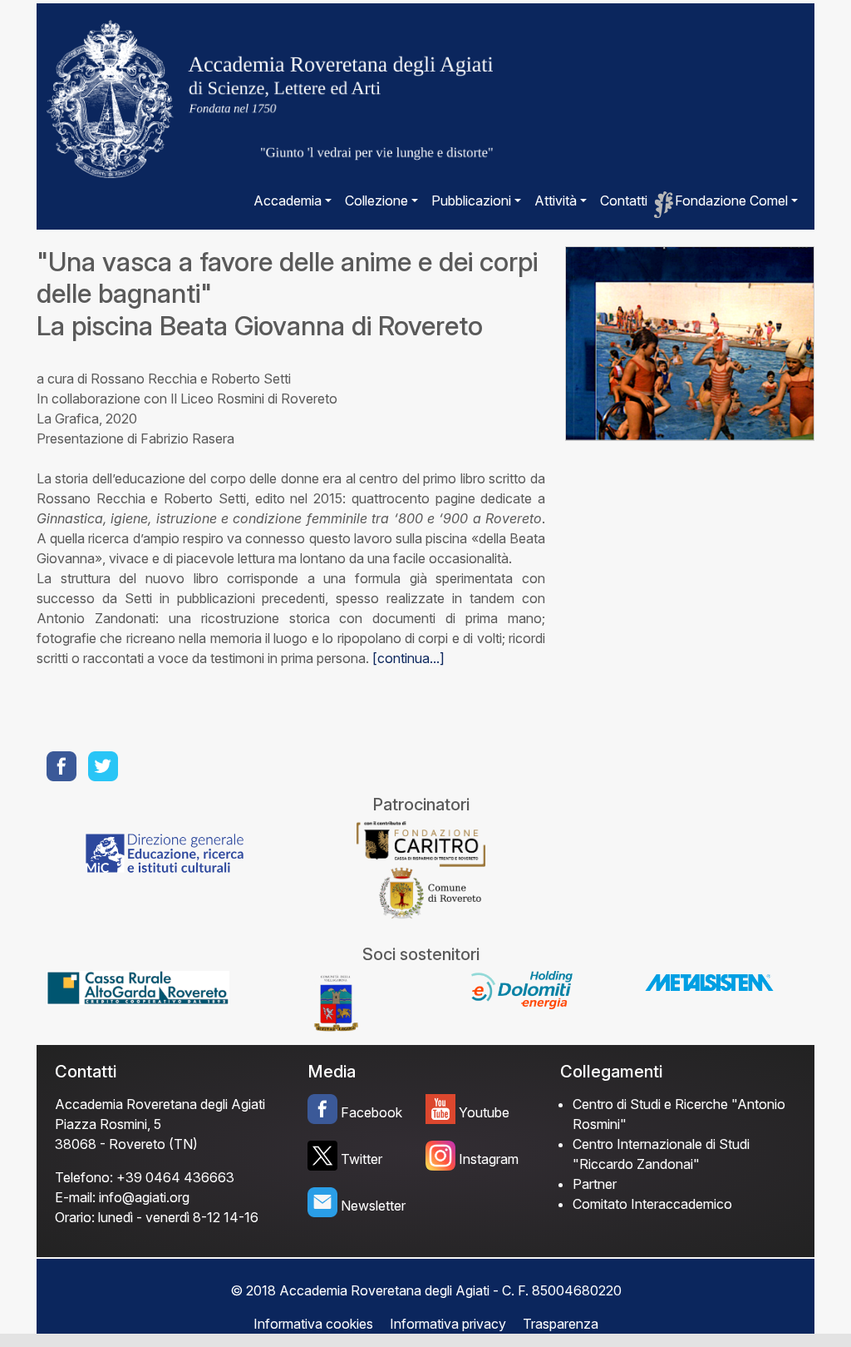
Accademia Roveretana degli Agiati (160, 1104)
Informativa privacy (448, 1323)
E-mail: (75, 1197)
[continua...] (408, 658)
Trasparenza (560, 1323)
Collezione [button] (376, 200)
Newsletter (373, 1205)
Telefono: (84, 1177)
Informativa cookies (313, 1323)
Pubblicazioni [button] (471, 200)
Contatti (623, 200)
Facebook (371, 1112)
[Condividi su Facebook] (63, 766)
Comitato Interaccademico (652, 1204)
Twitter (361, 1159)
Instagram (489, 1159)
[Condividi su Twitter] (104, 766)
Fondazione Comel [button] (731, 200)
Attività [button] (555, 200)
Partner (595, 1184)
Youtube (484, 1112)
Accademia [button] (287, 200)
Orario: (75, 1217)
